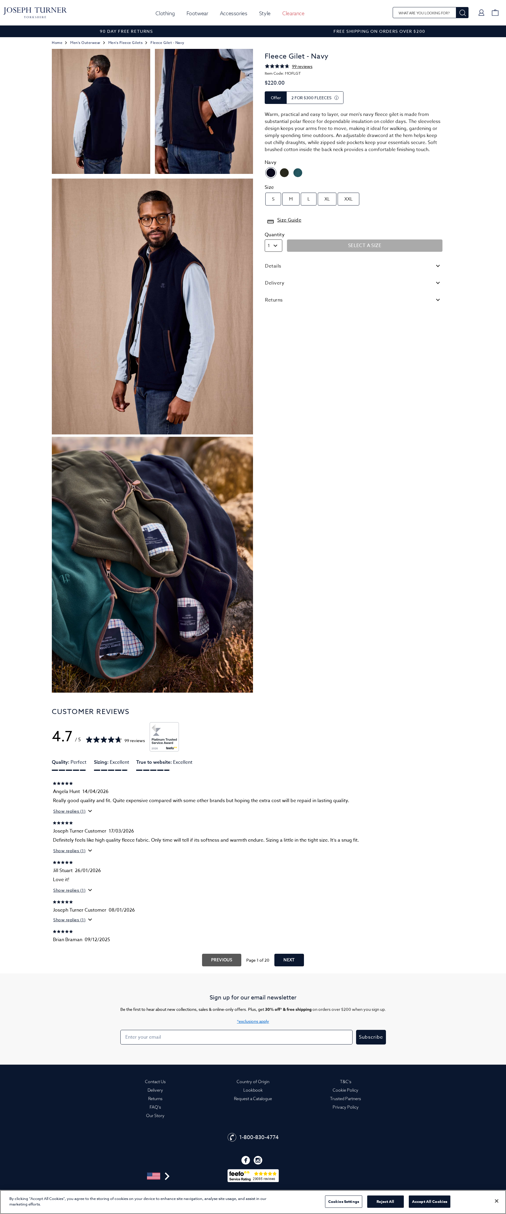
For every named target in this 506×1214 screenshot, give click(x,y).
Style (265, 13)
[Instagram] (258, 1160)
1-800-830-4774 (259, 1137)
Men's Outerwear (85, 42)
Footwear (197, 13)
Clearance (293, 13)
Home (57, 42)
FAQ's (155, 1107)
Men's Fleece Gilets (125, 42)
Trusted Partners (345, 1098)
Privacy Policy (346, 1107)
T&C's (345, 1081)
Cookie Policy (345, 1090)
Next (289, 960)
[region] (253, 1202)
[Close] (496, 1200)
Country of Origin (253, 1081)
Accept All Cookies (429, 1201)
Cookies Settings (343, 1201)
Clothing (165, 13)
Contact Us (155, 1081)
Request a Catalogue (253, 1098)
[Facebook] (245, 1160)
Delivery (155, 1090)
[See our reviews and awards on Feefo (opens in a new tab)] (164, 736)
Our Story (155, 1115)
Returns (155, 1098)
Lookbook (253, 1090)
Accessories (233, 13)
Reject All (385, 1201)
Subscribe (371, 1037)
